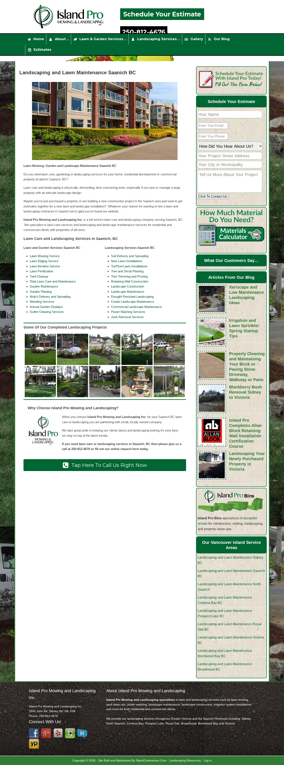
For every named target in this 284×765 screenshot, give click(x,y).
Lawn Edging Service (44, 261)
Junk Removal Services (127, 317)
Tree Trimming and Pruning (129, 276)
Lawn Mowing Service (45, 256)
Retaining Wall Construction (129, 281)
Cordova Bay (135, 723)
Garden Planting (41, 291)
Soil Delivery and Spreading (129, 256)
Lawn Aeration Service (45, 266)
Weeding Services (42, 301)
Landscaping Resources (185, 760)
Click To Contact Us (212, 196)
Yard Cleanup (39, 276)
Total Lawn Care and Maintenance (53, 281)
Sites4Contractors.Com (151, 760)
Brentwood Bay (208, 723)
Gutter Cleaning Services (47, 312)
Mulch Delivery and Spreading (50, 296)
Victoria (230, 723)
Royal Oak (172, 723)
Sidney (246, 718)
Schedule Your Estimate (162, 14)
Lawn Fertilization (41, 271)
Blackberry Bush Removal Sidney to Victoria (245, 392)
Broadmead (188, 723)
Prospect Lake (154, 723)
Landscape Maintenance (127, 291)
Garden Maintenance (44, 286)
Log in (208, 760)
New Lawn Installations (126, 261)
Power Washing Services (128, 312)
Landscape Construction (127, 286)
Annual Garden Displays (46, 307)
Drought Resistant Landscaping (132, 296)
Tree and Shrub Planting (127, 271)
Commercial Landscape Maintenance (136, 307)
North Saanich (115, 723)
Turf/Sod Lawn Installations (129, 266)
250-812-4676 (143, 32)
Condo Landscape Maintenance (132, 301)
